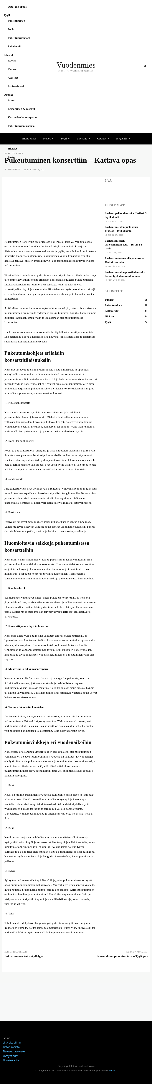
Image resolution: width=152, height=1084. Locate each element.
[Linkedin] (125, 191)
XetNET (112, 1070)
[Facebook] (108, 191)
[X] (117, 191)
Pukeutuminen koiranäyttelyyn (24, 956)
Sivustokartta (11, 1060)
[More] (134, 191)
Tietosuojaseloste (14, 1051)
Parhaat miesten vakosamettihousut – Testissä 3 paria (123, 244)
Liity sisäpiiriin (12, 1042)
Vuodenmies (12, 169)
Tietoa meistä (11, 1047)
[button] (145, 66)
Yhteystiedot (10, 1056)
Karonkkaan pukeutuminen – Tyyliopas (122, 956)
